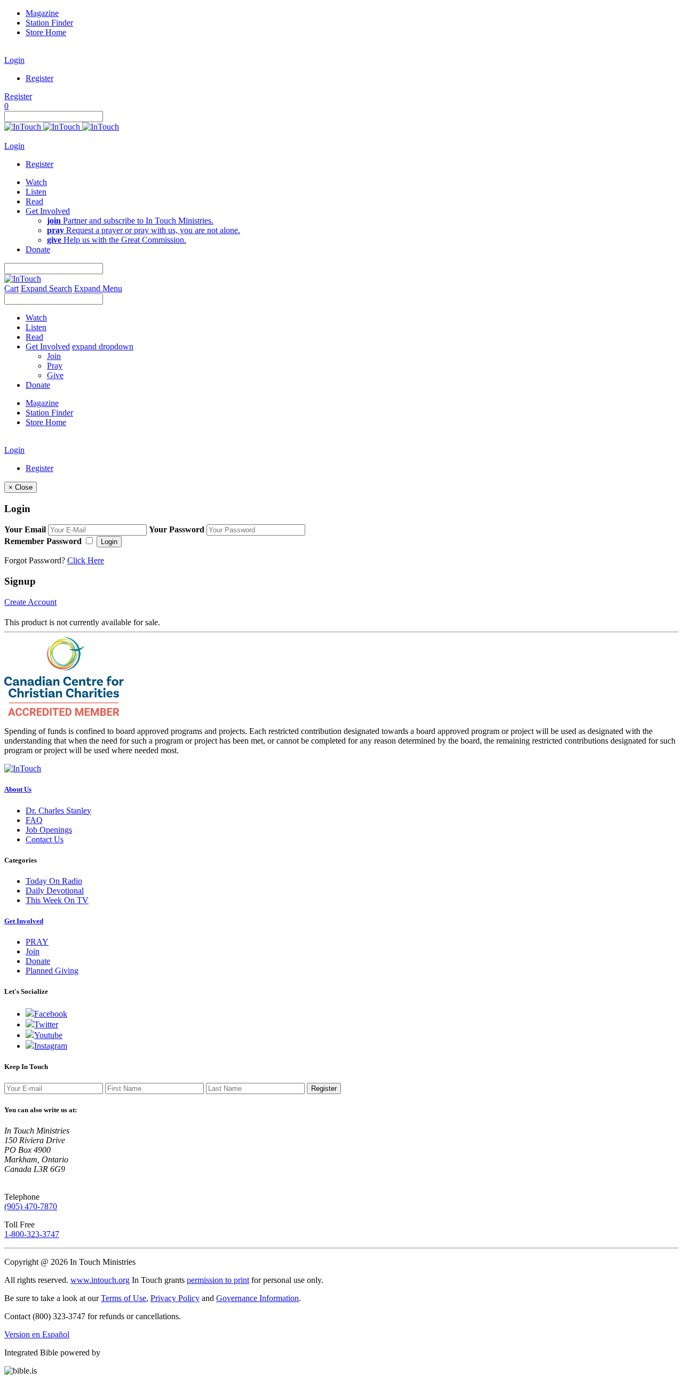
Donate (38, 961)
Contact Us (44, 839)
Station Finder (49, 22)
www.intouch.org (100, 1280)
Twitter (46, 1024)
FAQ (34, 820)
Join (54, 356)
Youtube (48, 1035)
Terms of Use (123, 1298)
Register (39, 78)
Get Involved (23, 921)
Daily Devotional (55, 890)
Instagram (50, 1045)
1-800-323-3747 (31, 1234)
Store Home (46, 32)
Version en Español (36, 1334)
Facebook (50, 1013)
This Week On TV (57, 900)
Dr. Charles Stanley (58, 810)
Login (14, 60)
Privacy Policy (175, 1298)
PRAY (37, 941)
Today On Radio (54, 881)
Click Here (85, 560)
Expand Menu (98, 288)
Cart (11, 288)
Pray (54, 365)
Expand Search (46, 288)
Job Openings (49, 829)
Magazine (42, 13)
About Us (17, 789)
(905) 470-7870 (30, 1206)
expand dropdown (102, 346)
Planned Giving (52, 970)
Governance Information (257, 1298)
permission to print (218, 1280)
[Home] (61, 126)
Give (55, 375)
